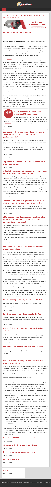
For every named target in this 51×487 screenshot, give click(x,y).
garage (7, 178)
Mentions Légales (5, 482)
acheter (9, 59)
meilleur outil (8, 123)
